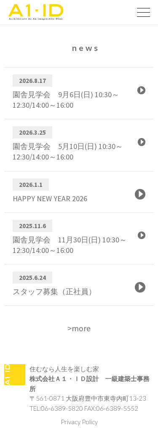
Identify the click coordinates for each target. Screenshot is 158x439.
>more (79, 328)
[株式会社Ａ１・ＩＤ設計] (66, 12)
